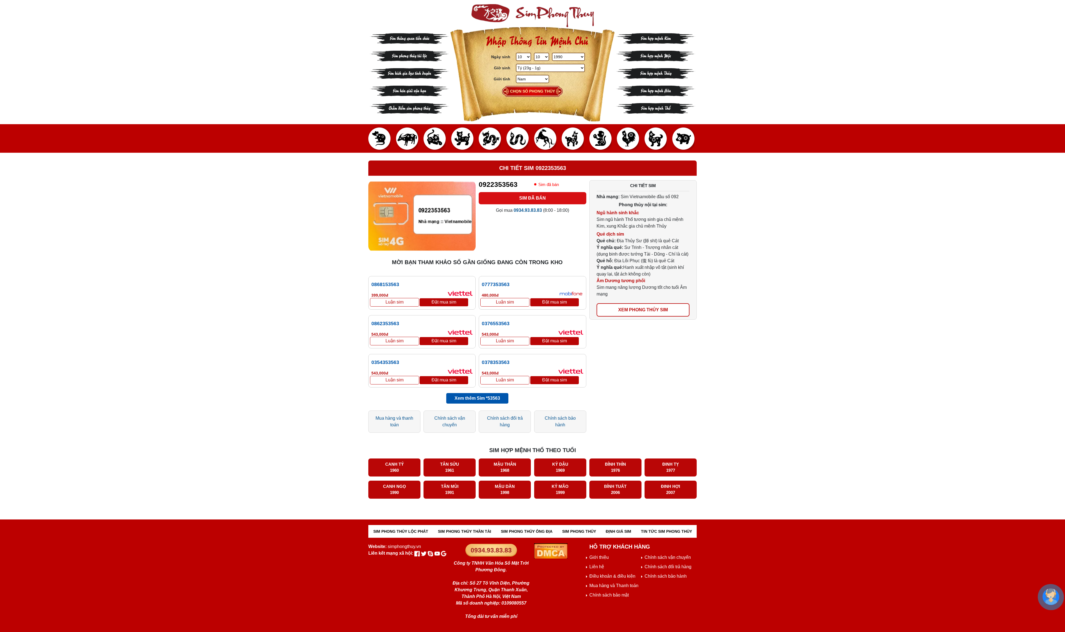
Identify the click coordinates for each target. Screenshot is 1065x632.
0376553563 (495, 323)
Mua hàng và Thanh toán (613, 585)
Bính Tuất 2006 (615, 489)
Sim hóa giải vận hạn (409, 90)
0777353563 (495, 284)
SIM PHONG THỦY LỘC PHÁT (400, 531)
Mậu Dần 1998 (505, 489)
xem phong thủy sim (643, 309)
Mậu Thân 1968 (505, 467)
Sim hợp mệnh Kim (656, 37)
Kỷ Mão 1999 (560, 489)
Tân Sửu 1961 (449, 467)
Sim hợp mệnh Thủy (655, 72)
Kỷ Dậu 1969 (560, 467)
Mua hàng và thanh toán (394, 421)
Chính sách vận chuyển (449, 421)
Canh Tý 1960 (394, 467)
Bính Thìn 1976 (615, 467)
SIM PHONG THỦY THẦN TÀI (464, 531)
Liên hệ (596, 566)
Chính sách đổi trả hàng (505, 421)
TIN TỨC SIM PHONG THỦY (666, 531)
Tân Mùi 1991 (449, 489)
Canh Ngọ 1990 (394, 489)
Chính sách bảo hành (560, 421)
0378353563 (495, 362)
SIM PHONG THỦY (579, 531)
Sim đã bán (532, 198)
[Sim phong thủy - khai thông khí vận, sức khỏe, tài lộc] (532, 15)
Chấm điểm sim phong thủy (409, 107)
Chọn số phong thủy (532, 91)
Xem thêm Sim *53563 (477, 398)
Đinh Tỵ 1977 (670, 467)
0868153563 (385, 284)
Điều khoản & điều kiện (612, 576)
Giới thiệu (599, 557)
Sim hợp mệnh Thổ (655, 107)
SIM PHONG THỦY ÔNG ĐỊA (526, 531)
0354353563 (385, 362)
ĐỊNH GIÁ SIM (618, 531)
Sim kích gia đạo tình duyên (409, 72)
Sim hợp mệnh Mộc (655, 55)
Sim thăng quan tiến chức (409, 37)
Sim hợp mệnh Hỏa (656, 90)
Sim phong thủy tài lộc (409, 55)
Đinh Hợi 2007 (670, 489)
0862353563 (385, 323)
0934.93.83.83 (491, 550)
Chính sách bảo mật (609, 595)
